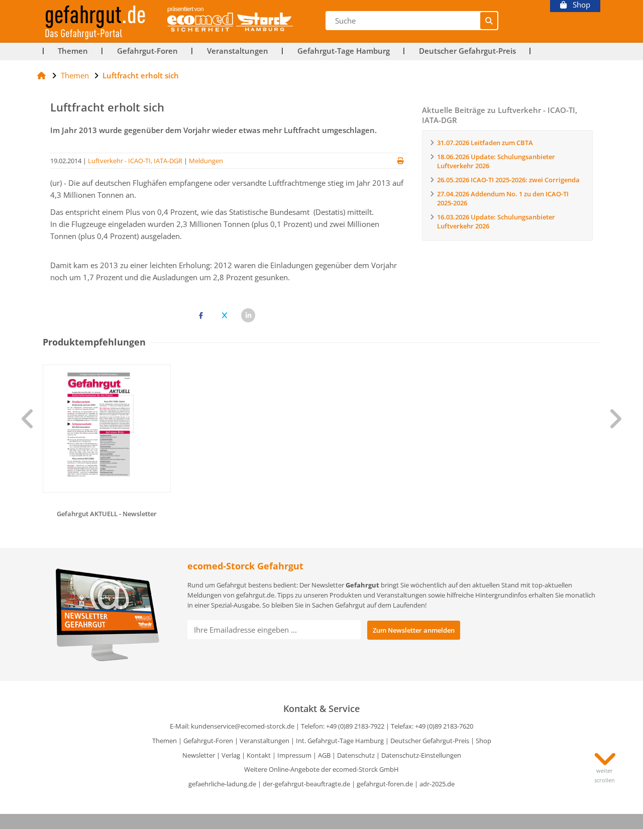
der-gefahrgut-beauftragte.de (306, 783)
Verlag (231, 755)
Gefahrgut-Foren (147, 51)
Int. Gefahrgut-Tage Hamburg (340, 740)
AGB (324, 755)
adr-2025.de (437, 783)
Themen (73, 51)
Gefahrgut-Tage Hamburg (343, 51)
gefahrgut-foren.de (385, 783)
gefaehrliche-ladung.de (222, 783)
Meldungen (206, 160)
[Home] (41, 75)
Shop (578, 5)
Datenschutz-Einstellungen (421, 755)
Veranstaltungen (237, 51)
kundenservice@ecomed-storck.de (242, 726)
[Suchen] (488, 20)
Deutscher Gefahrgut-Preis (467, 51)
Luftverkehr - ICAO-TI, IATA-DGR (135, 160)
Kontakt (259, 755)
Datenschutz (356, 755)
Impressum (294, 755)
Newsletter (198, 755)
